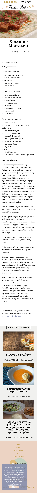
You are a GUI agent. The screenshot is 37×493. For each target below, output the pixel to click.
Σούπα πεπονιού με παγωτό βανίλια (18, 390)
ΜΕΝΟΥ (28, 2)
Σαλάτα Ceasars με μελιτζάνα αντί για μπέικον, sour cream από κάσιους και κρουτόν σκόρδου (18, 427)
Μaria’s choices (19, 456)
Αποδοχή (14, 487)
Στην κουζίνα (12, 51)
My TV (18, 453)
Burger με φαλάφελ (18, 354)
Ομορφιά (18, 448)
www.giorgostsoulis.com (11, 316)
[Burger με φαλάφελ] (18, 341)
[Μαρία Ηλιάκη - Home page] (18, 7)
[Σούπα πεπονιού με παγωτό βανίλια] (18, 374)
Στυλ (18, 445)
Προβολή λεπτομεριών (14, 484)
